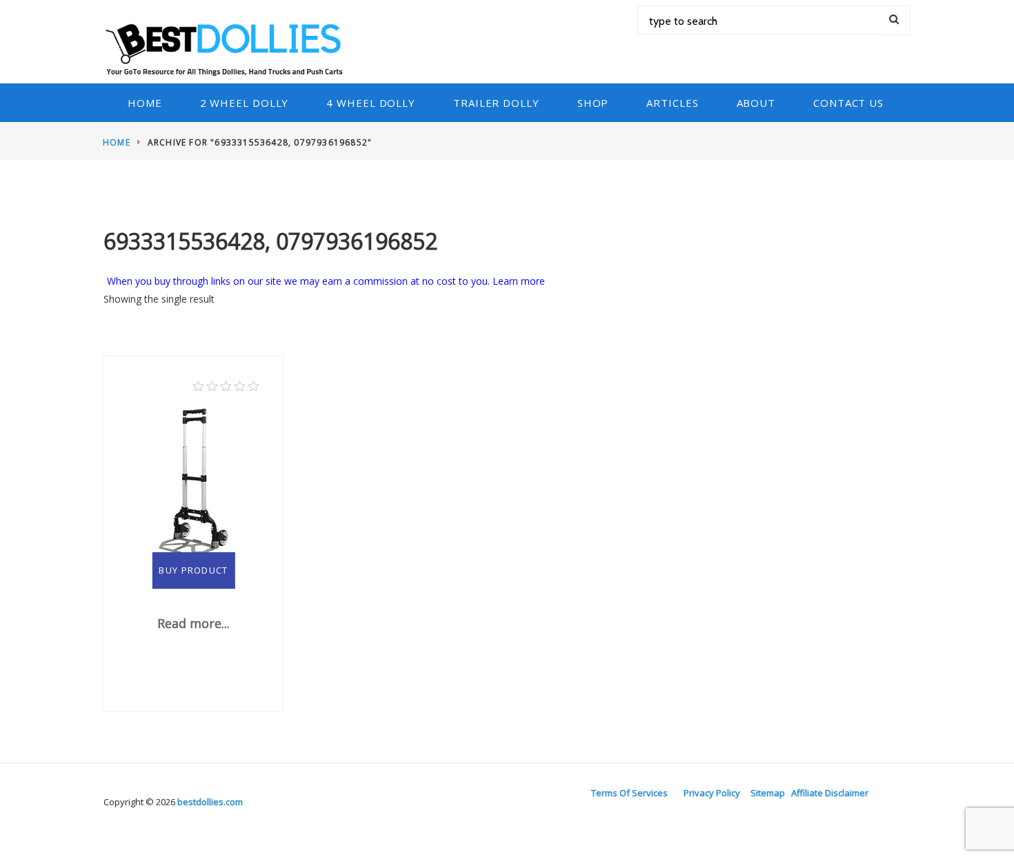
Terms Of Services (629, 793)
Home (145, 103)
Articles (672, 103)
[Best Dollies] (228, 47)
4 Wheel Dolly (370, 103)
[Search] (894, 20)
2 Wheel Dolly (244, 103)
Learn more (519, 280)
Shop (593, 103)
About (756, 103)
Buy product (193, 570)
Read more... (193, 623)
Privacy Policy (712, 793)
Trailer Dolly (496, 103)
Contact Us (848, 103)
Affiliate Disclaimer (829, 793)
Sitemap (767, 793)
